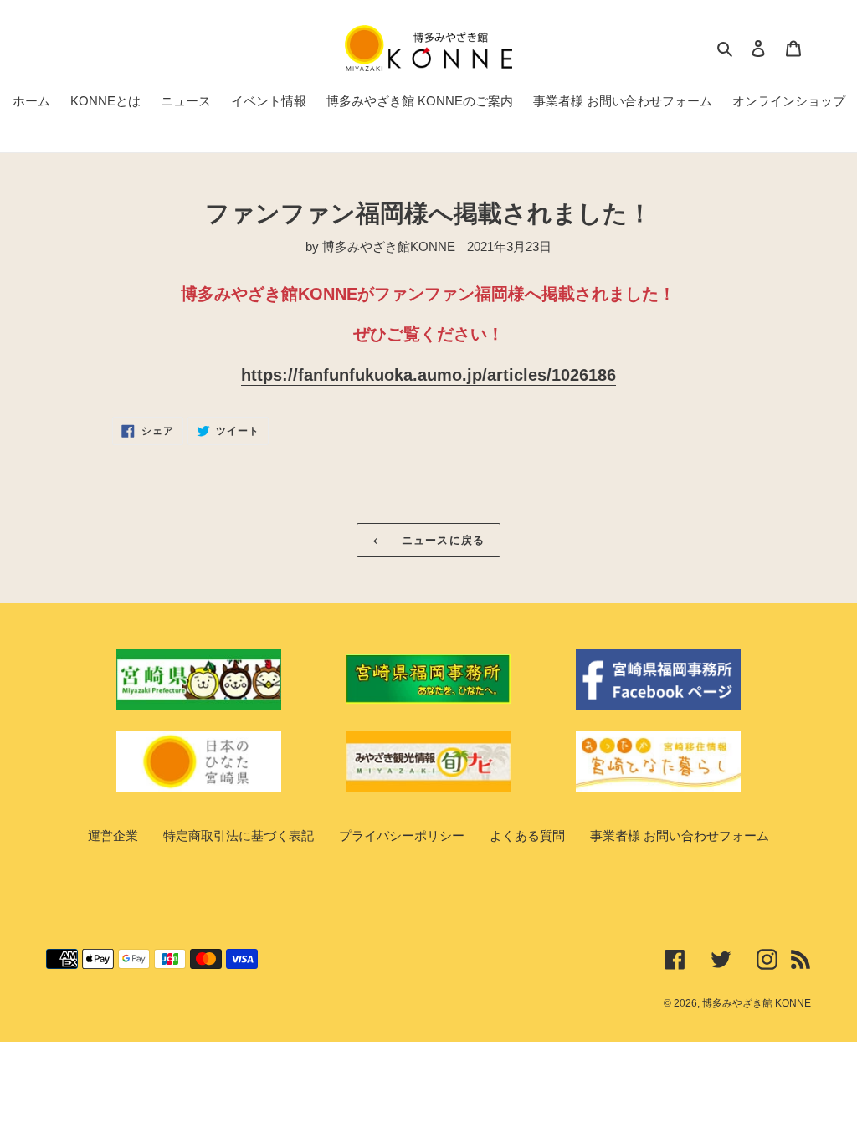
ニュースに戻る (441, 540)
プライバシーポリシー (401, 835)
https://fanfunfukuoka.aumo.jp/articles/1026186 (428, 375)
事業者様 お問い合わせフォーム (679, 835)
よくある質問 (527, 835)
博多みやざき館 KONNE (756, 1003)
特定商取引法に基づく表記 (238, 835)
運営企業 (113, 835)
